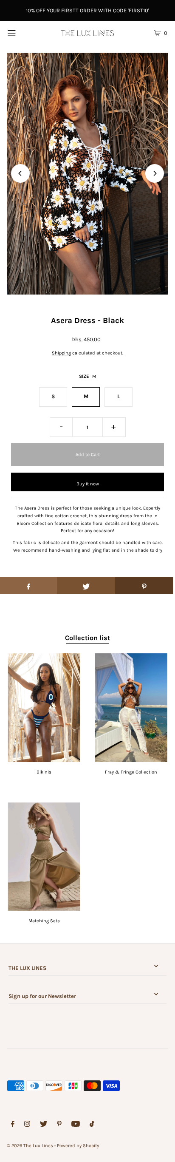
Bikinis (44, 772)
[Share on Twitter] (86, 585)
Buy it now (87, 484)
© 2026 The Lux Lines (30, 1145)
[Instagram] (27, 1125)
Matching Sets (44, 921)
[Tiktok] (92, 1125)
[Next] (154, 173)
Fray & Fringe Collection (131, 772)
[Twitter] (43, 1125)
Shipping (61, 353)
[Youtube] (75, 1125)
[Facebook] (12, 1125)
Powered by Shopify (78, 1145)
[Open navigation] (23, 32)
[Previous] (20, 173)
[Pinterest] (59, 1125)
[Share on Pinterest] (144, 585)
